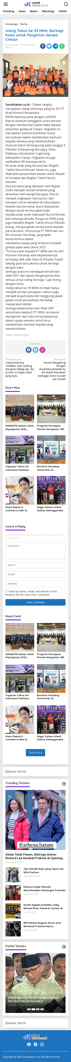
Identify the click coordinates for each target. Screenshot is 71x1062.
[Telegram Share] (55, 46)
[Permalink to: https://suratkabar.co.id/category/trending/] (64, 784)
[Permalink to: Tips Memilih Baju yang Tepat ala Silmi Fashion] (13, 874)
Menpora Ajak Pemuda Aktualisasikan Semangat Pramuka (44, 888)
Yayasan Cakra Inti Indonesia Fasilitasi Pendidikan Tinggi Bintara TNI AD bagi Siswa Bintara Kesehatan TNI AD (17, 468)
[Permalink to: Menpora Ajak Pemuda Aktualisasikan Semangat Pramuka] (13, 892)
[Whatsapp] (62, 46)
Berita (8, 47)
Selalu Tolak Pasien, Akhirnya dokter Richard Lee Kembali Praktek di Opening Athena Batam (33, 856)
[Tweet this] (49, 46)
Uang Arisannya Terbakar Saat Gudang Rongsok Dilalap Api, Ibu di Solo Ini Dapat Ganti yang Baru (19, 368)
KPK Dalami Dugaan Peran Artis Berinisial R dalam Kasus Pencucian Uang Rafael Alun (42, 924)
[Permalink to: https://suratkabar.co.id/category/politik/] (64, 947)
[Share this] (43, 46)
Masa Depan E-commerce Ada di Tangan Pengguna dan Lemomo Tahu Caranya (19, 509)
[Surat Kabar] (36, 4)
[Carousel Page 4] (42, 1009)
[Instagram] (42, 350)
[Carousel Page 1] (29, 1009)
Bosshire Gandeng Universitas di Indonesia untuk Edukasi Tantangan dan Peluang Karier (51, 468)
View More (35, 752)
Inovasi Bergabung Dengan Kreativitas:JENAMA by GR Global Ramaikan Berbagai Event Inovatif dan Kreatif (52, 369)
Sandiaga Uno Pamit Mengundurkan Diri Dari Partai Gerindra (33, 999)
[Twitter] (35, 350)
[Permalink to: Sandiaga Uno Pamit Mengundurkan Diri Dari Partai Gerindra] (35, 983)
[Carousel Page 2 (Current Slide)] (33, 1009)
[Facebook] (28, 350)
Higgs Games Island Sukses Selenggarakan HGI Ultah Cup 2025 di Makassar (50, 509)
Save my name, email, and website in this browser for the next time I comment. (31, 593)
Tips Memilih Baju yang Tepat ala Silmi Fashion (43, 870)
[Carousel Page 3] (38, 1009)
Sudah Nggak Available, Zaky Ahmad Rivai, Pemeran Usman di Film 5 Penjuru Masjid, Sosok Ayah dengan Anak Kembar (43, 906)
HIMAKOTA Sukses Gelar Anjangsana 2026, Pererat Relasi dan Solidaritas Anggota (19, 427)
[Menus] (6, 4)
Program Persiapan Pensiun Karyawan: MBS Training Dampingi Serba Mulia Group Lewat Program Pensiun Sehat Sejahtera (51, 427)
